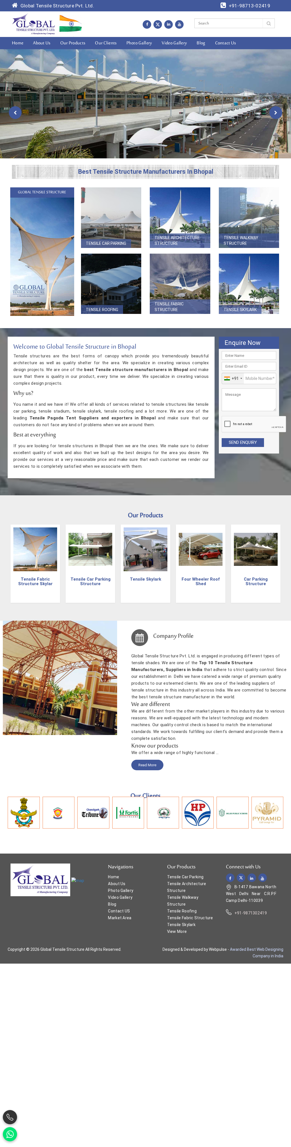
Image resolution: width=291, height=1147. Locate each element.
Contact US (119, 911)
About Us (41, 43)
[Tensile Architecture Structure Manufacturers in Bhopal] (180, 217)
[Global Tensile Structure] (33, 23)
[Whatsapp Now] (10, 1134)
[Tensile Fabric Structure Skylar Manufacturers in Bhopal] (35, 549)
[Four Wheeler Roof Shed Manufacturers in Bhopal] (201, 549)
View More (177, 931)
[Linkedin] (168, 24)
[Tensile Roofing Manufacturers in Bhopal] (111, 284)
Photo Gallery (139, 43)
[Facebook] (147, 24)
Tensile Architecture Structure (177, 240)
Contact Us (225, 43)
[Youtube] (179, 24)
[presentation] (15, 112)
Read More (147, 765)
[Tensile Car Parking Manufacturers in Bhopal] (111, 217)
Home (17, 43)
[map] (77, 880)
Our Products (73, 43)
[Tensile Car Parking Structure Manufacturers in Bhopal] (90, 549)
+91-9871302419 (250, 913)
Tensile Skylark (240, 309)
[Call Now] (10, 1117)
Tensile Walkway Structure (241, 240)
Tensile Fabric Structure (169, 307)
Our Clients (106, 43)
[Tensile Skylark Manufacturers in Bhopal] (249, 284)
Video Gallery (174, 43)
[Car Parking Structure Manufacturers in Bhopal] (256, 549)
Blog (201, 43)
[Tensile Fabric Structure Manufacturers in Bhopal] (180, 284)
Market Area (119, 918)
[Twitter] (157, 24)
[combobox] (233, 378)
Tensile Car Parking (106, 243)
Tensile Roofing (102, 309)
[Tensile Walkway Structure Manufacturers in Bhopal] (249, 217)
